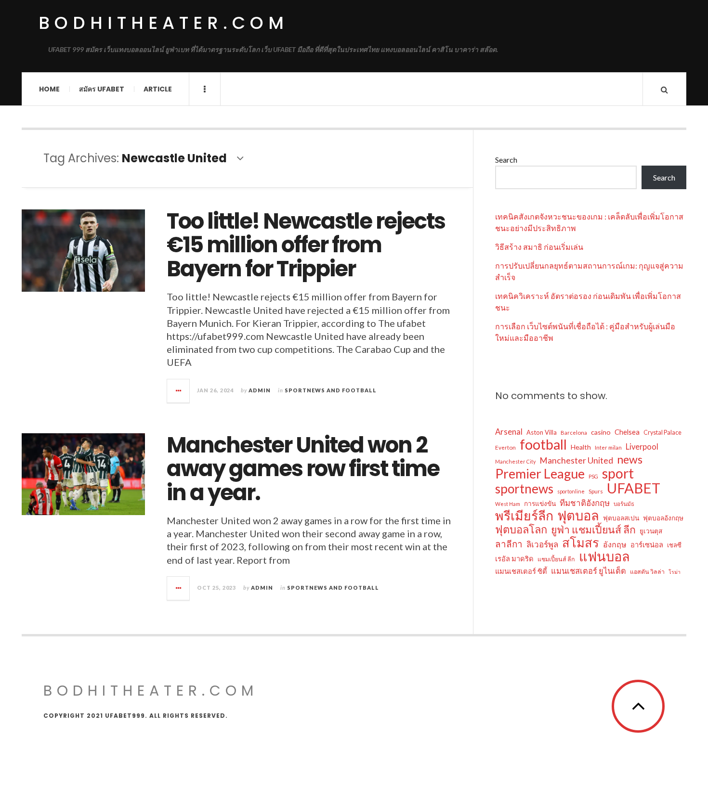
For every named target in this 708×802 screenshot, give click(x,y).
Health (581, 447)
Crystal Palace (662, 432)
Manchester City (515, 461)
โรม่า (675, 572)
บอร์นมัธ (624, 504)
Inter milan (608, 447)
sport (618, 473)
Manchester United (576, 460)
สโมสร (580, 542)
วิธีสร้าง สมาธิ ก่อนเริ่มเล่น (539, 246)
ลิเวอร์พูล (542, 544)
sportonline (571, 491)
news (629, 459)
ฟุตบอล (578, 515)
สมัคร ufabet (101, 89)
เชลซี (674, 545)
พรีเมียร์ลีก (524, 515)
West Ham (507, 504)
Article (158, 89)
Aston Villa (541, 432)
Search (506, 159)
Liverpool (642, 446)
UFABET (633, 488)
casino (601, 432)
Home (49, 89)
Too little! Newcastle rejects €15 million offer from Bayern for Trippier (306, 245)
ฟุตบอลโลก (521, 529)
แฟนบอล (604, 556)
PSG (593, 476)
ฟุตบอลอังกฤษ (663, 518)
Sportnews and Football (331, 390)
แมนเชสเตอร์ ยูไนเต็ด (588, 570)
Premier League (540, 473)
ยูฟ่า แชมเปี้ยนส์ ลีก (593, 529)
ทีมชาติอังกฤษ (585, 503)
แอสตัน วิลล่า (647, 571)
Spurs (596, 491)
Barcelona (574, 432)
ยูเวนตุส (651, 531)
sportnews (524, 488)
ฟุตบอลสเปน (621, 518)
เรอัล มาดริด (514, 558)
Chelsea (627, 431)
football (543, 444)
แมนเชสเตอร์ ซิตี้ (521, 571)
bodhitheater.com (163, 23)
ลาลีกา (509, 543)
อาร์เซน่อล (646, 544)
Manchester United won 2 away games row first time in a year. (303, 469)
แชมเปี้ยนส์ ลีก (556, 559)
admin (260, 390)
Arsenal (509, 432)
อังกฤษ (615, 544)
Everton (505, 447)
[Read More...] (178, 390)
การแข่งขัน (540, 503)
